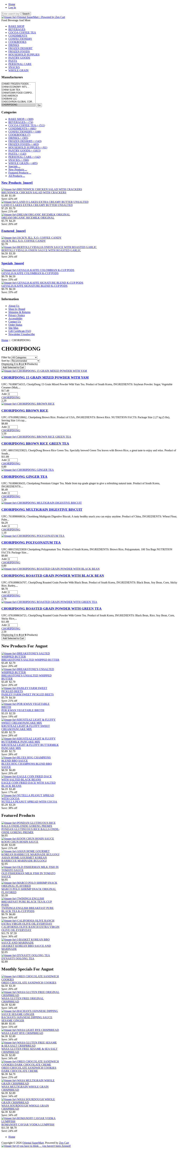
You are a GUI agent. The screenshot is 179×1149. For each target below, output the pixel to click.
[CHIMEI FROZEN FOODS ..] (18, 84)
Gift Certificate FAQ (19, 331)
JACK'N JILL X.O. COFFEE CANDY (23, 240)
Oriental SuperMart (33, 1142)
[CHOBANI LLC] (18, 98)
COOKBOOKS (17, 41)
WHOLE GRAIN (18, 70)
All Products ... (16, 175)
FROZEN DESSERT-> (24, 141)
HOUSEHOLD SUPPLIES (24, 54)
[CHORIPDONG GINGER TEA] (27, 469)
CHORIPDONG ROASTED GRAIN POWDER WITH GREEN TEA (51, 608)
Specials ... (14, 166)
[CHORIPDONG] (18, 104)
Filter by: (6, 357)
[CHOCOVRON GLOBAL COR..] (18, 101)
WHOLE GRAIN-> (23, 163)
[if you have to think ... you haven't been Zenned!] (36, 1145)
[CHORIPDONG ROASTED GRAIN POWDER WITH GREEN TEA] (49, 601)
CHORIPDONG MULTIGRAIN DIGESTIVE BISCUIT (41, 509)
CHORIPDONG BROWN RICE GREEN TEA (35, 443)
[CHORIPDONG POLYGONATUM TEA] (33, 535)
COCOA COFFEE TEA (22, 32)
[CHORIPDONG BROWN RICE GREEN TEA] (36, 436)
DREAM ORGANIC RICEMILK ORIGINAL (27, 217)
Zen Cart (64, 1142)
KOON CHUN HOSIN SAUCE (19, 841)
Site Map (13, 327)
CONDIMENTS (17, 35)
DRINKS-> (18, 137)
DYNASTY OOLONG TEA (17, 958)
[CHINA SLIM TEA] (18, 89)
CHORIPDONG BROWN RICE (24, 410)
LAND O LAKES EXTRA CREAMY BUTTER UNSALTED (37, 205)
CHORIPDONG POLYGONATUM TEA (31, 542)
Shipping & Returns (19, 312)
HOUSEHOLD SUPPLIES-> (27, 147)
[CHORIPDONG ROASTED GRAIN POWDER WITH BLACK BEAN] (50, 568)
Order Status (15, 324)
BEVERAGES (16, 29)
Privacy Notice (16, 315)
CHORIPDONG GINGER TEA (24, 476)
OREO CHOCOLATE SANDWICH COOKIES (28, 982)
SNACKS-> (18, 160)
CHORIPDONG (10, 397)
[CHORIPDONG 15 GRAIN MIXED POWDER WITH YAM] (44, 370)
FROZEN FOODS (19, 51)
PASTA (12, 60)
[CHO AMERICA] (18, 95)
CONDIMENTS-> (22, 128)
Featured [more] (13, 231)
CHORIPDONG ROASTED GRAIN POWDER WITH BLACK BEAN (52, 575)
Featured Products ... (19, 172)
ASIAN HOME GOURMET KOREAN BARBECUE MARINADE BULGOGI (24, 859)
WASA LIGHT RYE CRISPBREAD (22, 1033)
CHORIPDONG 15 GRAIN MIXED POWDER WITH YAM (45, 377)
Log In (12, 7)
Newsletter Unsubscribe (21, 334)
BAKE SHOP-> (20, 119)
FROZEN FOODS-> (23, 144)
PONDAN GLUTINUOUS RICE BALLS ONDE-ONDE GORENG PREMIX (30, 831)
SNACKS (14, 67)
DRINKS (13, 45)
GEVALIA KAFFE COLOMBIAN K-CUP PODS (30, 273)
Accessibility (15, 318)
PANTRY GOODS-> (24, 150)
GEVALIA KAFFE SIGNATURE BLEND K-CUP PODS (34, 285)
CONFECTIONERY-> (24, 131)
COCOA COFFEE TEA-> (26, 125)
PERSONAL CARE (19, 64)
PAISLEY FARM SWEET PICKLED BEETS (27, 694)
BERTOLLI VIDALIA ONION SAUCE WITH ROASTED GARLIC (41, 250)
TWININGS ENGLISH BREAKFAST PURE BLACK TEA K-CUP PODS (27, 910)
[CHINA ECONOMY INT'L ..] (18, 87)
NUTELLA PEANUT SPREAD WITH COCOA (29, 801)
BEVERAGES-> (20, 122)
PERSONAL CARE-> (24, 156)
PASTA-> (17, 153)
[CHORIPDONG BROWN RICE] (28, 403)
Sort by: (5, 360)
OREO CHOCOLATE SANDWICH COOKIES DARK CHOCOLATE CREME (28, 1069)
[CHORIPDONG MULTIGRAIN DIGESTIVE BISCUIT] (41, 502)
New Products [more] (17, 182)
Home (11, 4)
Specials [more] (12, 263)
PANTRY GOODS (19, 57)
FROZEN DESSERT (20, 48)
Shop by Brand (16, 308)
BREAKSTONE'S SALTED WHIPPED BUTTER (30, 659)
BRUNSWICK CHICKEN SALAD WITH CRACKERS (33, 192)
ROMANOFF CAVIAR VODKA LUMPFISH (27, 1124)
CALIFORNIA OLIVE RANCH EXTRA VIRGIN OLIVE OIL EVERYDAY (30, 928)
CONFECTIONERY (20, 38)
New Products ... (17, 169)
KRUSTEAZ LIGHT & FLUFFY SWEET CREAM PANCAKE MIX (25, 727)
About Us (13, 305)
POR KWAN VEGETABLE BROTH (22, 710)
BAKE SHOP (16, 26)
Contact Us (14, 321)
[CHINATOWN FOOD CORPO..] (18, 92)
